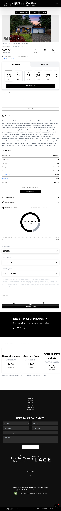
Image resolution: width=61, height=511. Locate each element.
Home (30, 396)
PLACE (46, 487)
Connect (30, 412)
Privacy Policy (37, 508)
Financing (30, 405)
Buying (30, 400)
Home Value (30, 407)
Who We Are (30, 409)
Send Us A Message (30, 447)
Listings (30, 398)
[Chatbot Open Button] (56, 506)
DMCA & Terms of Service (48, 508)
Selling (30, 403)
